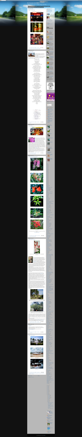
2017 (48, 388)
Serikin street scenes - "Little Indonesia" (51, 51)
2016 (48, 389)
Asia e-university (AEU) (49, 193)
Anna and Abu (48, 189)
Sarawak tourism (48, 344)
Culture (47, 227)
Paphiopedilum (34, 261)
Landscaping (37, 322)
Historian (48, 251)
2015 (47, 180)
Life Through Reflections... (48, 427)
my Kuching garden (49, 302)
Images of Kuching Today (35, 48)
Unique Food (32, 6)
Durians (47, 232)
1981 (47, 170)
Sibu (47, 356)
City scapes (48, 220)
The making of (48, 370)
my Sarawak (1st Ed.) (49, 11)
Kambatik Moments (49, 274)
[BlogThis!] (41, 321)
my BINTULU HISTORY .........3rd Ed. (49, 120)
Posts (48, 104)
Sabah (47, 338)
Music (47, 300)
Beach (47, 197)
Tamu (47, 366)
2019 (47, 182)
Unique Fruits (36, 6)
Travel (47, 375)
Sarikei (47, 345)
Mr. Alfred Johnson (49, 299)
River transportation (49, 335)
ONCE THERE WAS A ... (49, 312)
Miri (47, 296)
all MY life (48, 23)
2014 (47, 179)
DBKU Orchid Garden (32, 322)
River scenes (48, 334)
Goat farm (48, 246)
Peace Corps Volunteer (49, 320)
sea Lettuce (48, 348)
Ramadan (48, 330)
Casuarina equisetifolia (49, 217)
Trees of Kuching (48, 377)
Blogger (44, 435)
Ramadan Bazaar (48, 331)
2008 (47, 177)
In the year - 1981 (48, 261)
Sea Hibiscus (48, 347)
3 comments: (38, 321)
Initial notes (48, 267)
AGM (47, 186)
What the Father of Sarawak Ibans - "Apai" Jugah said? (51, 37)
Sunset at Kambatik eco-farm (50, 362)
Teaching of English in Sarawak (50, 368)
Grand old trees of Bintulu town (51, 71)
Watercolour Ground (49, 418)
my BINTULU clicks (49, 111)
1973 (47, 166)
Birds (47, 208)
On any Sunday (49, 404)
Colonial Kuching (43, 6)
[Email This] (40, 47)
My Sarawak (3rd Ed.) (32, 3)
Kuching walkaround (49, 280)
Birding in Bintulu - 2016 (49, 114)
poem (38, 57)
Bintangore (48, 199)
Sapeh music (48, 340)
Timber (47, 371)
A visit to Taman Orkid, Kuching (51, 66)
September (49, 397)
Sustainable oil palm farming (49, 363)
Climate (47, 221)
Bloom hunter (48, 213)
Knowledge (48, 276)
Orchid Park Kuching (49, 314)
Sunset (47, 361)
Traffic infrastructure (49, 374)
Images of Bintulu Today (31, 335)
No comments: (38, 235)
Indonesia (48, 266)
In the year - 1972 (48, 257)
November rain (51, 148)
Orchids (35, 236)
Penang (47, 321)
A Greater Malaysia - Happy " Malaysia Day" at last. (51, 76)
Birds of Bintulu (48, 209)
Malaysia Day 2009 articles (49, 288)
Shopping (39, 48)
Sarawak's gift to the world (31, 239)
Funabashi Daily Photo (49, 422)
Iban (47, 253)
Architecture (48, 190)
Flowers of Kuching (32, 236)
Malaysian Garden (48, 290)
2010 (48, 394)
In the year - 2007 (48, 263)
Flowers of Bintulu (48, 240)
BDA (47, 196)
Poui (47, 328)
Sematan (48, 352)
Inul (39, 56)
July (48, 399)
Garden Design (48, 243)
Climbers (48, 222)
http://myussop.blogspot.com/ (31, 329)
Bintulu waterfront (48, 206)
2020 (47, 183)
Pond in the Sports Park (51, 423)
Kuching (35, 322)
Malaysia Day (48, 287)
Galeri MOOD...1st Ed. (49, 158)
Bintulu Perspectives (49, 118)
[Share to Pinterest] (43, 235)
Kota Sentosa (48, 277)
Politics (47, 327)
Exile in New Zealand (49, 415)
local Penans (41, 273)
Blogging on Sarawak (49, 212)
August (49, 398)
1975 (47, 167)
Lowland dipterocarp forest (49, 284)
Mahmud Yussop (49, 19)
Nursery (47, 310)
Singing (47, 358)
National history (48, 306)
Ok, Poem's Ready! (30, 51)
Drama (47, 231)
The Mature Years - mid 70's (51, 159)
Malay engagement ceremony (50, 286)
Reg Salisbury (48, 333)
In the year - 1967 (48, 256)
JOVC (47, 271)
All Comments (49, 105)
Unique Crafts (29, 7)
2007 (47, 176)
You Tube (48, 383)
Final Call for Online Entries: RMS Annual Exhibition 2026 (51, 412)
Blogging (48, 211)
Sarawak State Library (49, 343)
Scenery (42, 7)
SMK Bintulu (48, 359)
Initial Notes (29, 325)
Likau (47, 283)
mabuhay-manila (49, 431)
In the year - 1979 (48, 260)
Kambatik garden (48, 273)
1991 (47, 173)
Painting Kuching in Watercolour (49, 417)
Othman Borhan (48, 316)
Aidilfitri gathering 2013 (49, 187)
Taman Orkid (48, 365)
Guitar (47, 247)
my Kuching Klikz (49, 129)
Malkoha (47, 291)
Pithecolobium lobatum (49, 324)
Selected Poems (38, 7)
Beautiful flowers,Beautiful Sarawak (32, 156)
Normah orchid (48, 309)
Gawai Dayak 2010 (49, 244)
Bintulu (47, 200)
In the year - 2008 (48, 264)
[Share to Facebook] (42, 47)
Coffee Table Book (49, 224)
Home (29, 6)
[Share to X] (41, 47)
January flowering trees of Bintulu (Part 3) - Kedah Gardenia (51, 57)
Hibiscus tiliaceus (48, 250)
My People (40, 6)
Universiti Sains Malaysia (49, 378)
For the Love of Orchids (36, 232)
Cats (47, 218)
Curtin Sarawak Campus (49, 228)
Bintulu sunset (48, 205)
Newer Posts (30, 375)
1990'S (47, 172)
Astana (47, 194)
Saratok (47, 341)
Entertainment (31, 48)
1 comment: (38, 47)
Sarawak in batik (34, 7)
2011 (48, 393)
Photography (48, 323)
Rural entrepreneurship (49, 337)
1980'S (47, 169)
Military (47, 295)
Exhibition (48, 237)
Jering (47, 270)
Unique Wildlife (48, 6)
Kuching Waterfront (49, 281)
